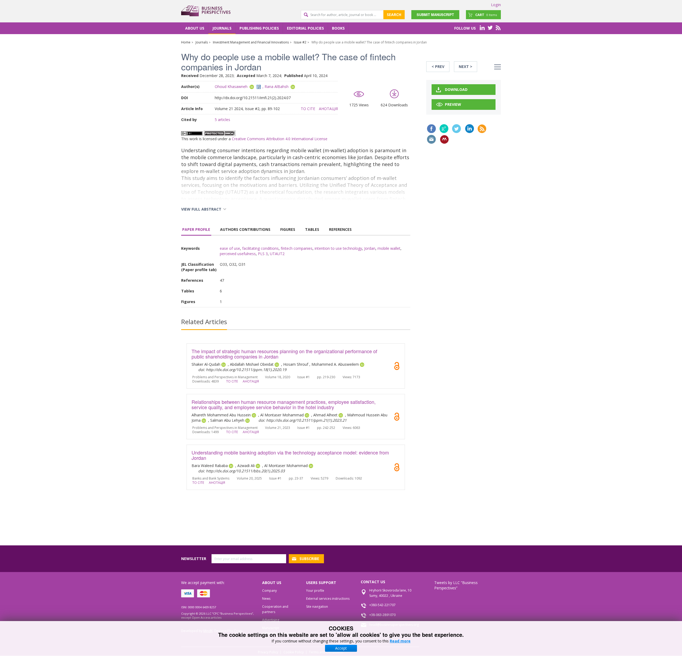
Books (338, 28)
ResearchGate (444, 128)
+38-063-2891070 (382, 615)
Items (486, 14)
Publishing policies (259, 28)
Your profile (315, 590)
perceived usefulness (238, 253)
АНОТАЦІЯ (328, 108)
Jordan (369, 248)
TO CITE (308, 108)
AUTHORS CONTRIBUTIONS (245, 229)
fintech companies (296, 248)
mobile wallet (388, 248)
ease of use (230, 248)
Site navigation (317, 606)
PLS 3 (263, 253)
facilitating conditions (260, 248)
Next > (465, 66)
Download (456, 89)
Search (394, 14)
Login (496, 4)
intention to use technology (338, 248)
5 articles (222, 119)
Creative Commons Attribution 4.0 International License (279, 138)
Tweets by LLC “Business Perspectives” (456, 585)
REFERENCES (340, 229)
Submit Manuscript (435, 14)
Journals (222, 28)
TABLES (312, 229)
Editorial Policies (305, 28)
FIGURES (287, 229)
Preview (453, 104)
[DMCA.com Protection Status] (220, 132)
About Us (194, 28)
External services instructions (328, 598)
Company (269, 590)
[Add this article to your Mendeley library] (444, 139)
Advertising (270, 620)
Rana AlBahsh (277, 86)
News (266, 598)
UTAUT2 (277, 253)
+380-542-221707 (382, 605)
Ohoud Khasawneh (231, 86)
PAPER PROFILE (196, 229)
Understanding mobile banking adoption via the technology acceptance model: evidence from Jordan (290, 455)
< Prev (438, 66)
